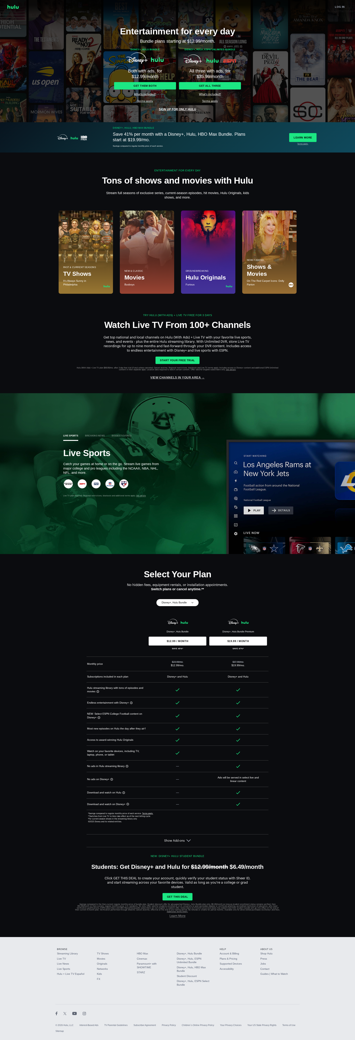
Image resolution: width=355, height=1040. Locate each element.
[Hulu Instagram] (84, 1013)
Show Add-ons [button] (174, 840)
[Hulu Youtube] (77, 1013)
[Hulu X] (67, 1013)
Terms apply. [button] (147, 813)
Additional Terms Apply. (177, 912)
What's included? (145, 94)
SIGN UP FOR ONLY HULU (177, 109)
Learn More (177, 915)
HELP (223, 949)
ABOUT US (266, 949)
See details (231, 370)
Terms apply (145, 101)
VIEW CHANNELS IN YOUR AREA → (177, 377)
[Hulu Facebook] (59, 1013)
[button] (97, 691)
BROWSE (62, 949)
